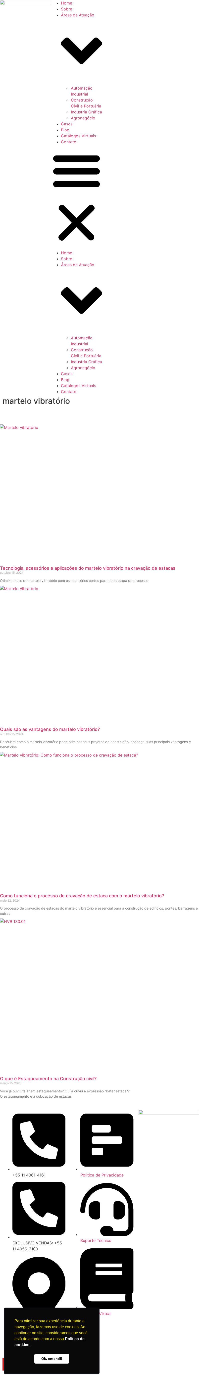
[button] (76, 197)
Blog (65, 129)
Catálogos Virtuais (78, 135)
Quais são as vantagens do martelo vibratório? (50, 729)
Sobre (66, 8)
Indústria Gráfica (86, 111)
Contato (68, 141)
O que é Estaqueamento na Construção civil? (48, 1078)
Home (66, 2)
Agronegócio (83, 117)
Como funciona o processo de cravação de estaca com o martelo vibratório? (82, 895)
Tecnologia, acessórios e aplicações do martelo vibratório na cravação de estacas (87, 568)
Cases (66, 123)
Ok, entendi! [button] (51, 1359)
